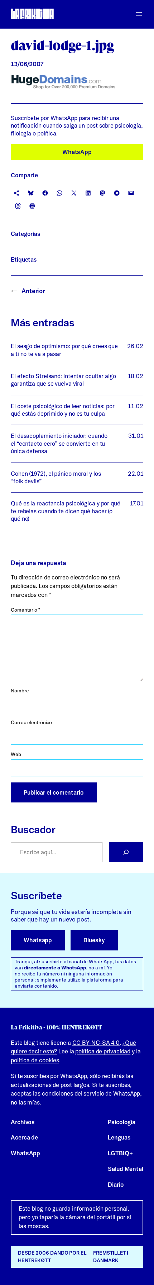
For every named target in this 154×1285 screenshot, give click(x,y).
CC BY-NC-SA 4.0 (96, 1042)
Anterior (33, 291)
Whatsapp (38, 940)
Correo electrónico (31, 722)
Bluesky (94, 940)
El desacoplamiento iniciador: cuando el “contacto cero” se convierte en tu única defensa (59, 443)
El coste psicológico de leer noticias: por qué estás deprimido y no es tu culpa (63, 409)
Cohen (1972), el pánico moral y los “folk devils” (56, 477)
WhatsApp (77, 151)
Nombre (20, 690)
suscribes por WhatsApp (55, 1075)
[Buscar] (126, 852)
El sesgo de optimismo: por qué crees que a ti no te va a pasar (64, 349)
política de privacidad (102, 1051)
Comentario (25, 610)
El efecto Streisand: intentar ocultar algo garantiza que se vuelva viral (63, 379)
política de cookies (35, 1060)
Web (16, 754)
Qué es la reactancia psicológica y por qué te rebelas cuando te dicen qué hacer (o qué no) (65, 511)
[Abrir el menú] (139, 14)
